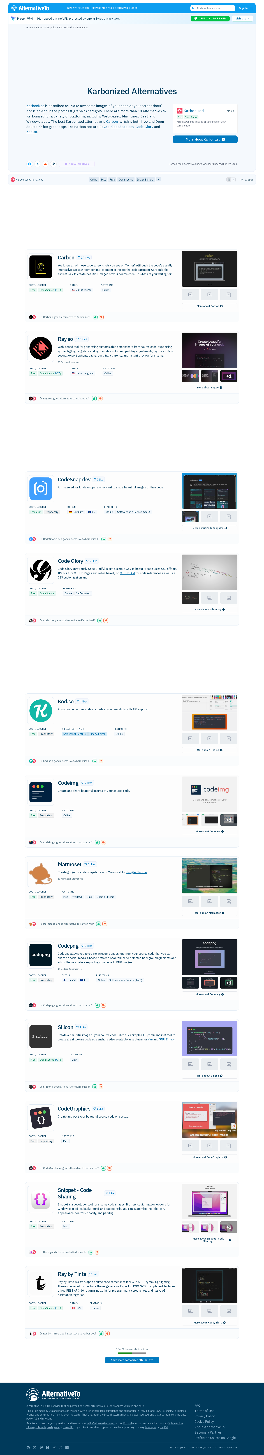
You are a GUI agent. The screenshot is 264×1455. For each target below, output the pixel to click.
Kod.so (31, 131)
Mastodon (177, 1423)
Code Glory (144, 126)
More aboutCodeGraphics (208, 1157)
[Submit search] (193, 8)
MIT (57, 290)
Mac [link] (103, 179)
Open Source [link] (126, 179)
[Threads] (54, 1447)
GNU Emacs (167, 1039)
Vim (150, 1039)
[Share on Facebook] (29, 164)
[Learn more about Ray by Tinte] (40, 1283)
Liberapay (150, 1427)
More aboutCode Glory (207, 609)
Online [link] (93, 179)
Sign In (243, 8)
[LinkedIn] (67, 1447)
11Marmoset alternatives (70, 878)
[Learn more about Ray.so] (40, 348)
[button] (84, 257)
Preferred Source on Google (215, 1438)
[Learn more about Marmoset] (40, 873)
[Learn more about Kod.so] (40, 710)
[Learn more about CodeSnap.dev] (40, 488)
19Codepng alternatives (70, 968)
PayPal (164, 1427)
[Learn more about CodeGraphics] (40, 1117)
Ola (51, 1410)
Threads (41, 1427)
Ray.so (104, 126)
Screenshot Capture (74, 734)
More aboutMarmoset (208, 913)
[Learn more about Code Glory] (40, 570)
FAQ (197, 1405)
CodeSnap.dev (122, 126)
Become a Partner (207, 1432)
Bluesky (30, 1427)
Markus (62, 1410)
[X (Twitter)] (34, 1447)
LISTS (134, 8)
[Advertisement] (132, 55)
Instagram (53, 1427)
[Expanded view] (229, 179)
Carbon (112, 121)
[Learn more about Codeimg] (40, 792)
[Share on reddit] (45, 164)
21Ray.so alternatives (69, 362)
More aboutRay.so (208, 387)
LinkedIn (68, 1427)
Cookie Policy (204, 1422)
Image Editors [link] (145, 179)
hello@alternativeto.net (100, 1423)
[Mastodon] (41, 1447)
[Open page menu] (251, 8)
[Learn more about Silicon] (40, 1036)
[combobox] (212, 8)
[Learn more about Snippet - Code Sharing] (40, 1199)
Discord (127, 1423)
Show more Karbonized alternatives (132, 1360)
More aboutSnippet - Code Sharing (208, 1240)
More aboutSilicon (208, 1075)
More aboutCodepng (208, 994)
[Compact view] (233, 179)
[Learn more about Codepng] (40, 955)
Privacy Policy (204, 1416)
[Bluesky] (47, 1447)
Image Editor (97, 734)
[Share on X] (37, 164)
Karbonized (35, 105)
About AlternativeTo (209, 1427)
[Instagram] (60, 1447)
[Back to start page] (35, 8)
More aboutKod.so (208, 750)
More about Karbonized (203, 139)
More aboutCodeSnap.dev (208, 528)
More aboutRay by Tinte (208, 1322)
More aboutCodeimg (208, 831)
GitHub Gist (127, 573)
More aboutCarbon (208, 306)
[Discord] (28, 1447)
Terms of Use (204, 1411)
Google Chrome (136, 872)
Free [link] (112, 179)
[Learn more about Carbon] (40, 266)
